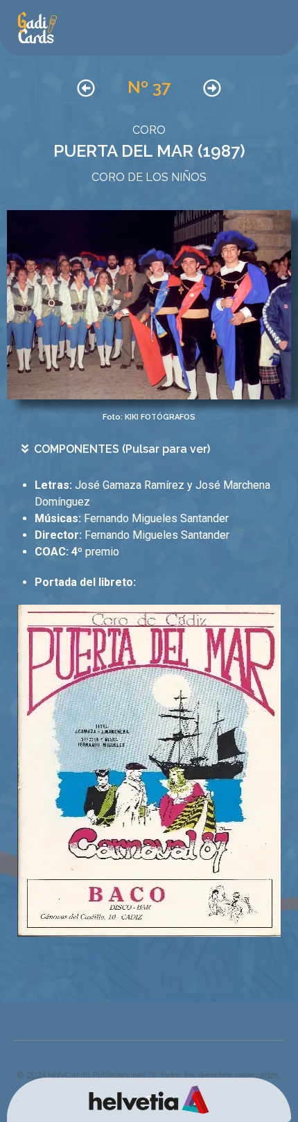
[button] (153, 449)
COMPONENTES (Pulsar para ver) (122, 449)
